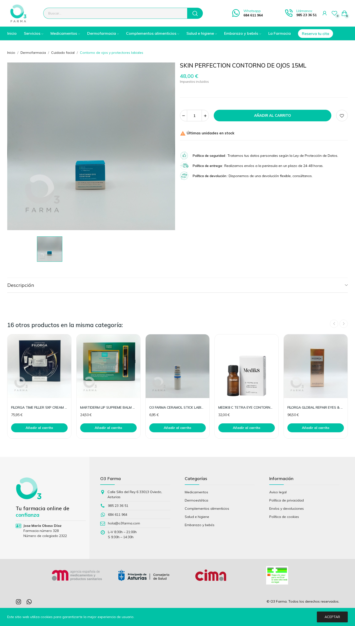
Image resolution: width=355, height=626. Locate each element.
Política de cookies (284, 517)
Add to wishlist (342, 115)
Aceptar (332, 617)
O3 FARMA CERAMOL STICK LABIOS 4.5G (177, 407)
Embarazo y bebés (199, 525)
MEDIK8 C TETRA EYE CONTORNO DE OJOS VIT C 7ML (246, 407)
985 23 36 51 (306, 15)
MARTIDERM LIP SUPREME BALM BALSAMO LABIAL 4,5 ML (108, 407)
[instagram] (18, 602)
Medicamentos (196, 492)
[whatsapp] (29, 602)
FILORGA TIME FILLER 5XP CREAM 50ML (39, 407)
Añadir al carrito (272, 115)
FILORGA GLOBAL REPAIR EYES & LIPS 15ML (315, 407)
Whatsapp (252, 11)
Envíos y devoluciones (286, 508)
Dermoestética (196, 500)
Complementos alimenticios (207, 508)
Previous (334, 324)
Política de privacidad (286, 500)
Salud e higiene (197, 517)
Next (344, 324)
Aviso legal (278, 492)
